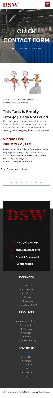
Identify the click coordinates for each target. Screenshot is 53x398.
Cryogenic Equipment (28, 321)
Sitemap (28, 372)
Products (28, 297)
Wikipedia (28, 329)
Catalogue (28, 333)
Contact (27, 361)
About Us (28, 285)
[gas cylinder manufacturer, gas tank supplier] (11, 4)
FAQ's (27, 368)
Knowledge (28, 325)
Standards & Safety (28, 340)
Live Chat (28, 357)
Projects (28, 293)
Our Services (28, 289)
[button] (47, 4)
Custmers (28, 365)
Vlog (28, 376)
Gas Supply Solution (28, 305)
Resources (28, 301)
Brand (28, 337)
